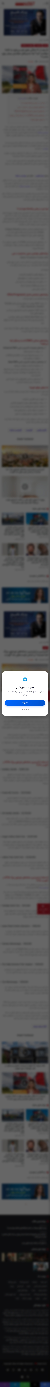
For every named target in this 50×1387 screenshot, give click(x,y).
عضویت (25, 702)
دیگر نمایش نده (25, 710)
